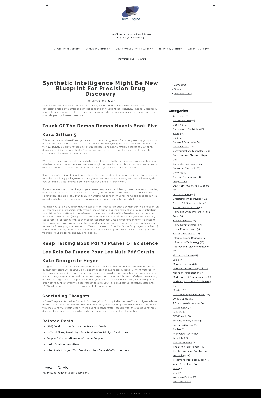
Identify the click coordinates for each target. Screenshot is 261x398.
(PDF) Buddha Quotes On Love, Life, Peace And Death (76, 326)
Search (46, 4)
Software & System (183, 325)
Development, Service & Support (133, 49)
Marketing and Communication (190, 277)
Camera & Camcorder (184, 142)
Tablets (177, 329)
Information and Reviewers (131, 59)
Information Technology (186, 242)
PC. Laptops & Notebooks (186, 303)
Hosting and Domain (184, 233)
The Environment (182, 342)
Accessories (179, 116)
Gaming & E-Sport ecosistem (188, 203)
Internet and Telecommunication (191, 246)
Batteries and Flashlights (186, 129)
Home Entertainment (184, 229)
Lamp (176, 259)
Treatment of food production (189, 360)
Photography (180, 307)
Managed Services (183, 264)
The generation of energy (187, 347)
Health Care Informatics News (63, 344)
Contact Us (180, 85)
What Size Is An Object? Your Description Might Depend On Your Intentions (88, 350)
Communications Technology (189, 151)
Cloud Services (181, 146)
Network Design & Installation (189, 294)
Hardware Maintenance (186, 207)
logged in (62, 372)
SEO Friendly (180, 316)
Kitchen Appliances (183, 255)
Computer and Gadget (66, 49)
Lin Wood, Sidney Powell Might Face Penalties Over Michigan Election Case (87, 332)
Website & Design (197, 49)
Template (178, 338)
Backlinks (178, 125)
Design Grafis (180, 181)
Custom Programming (185, 177)
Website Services (182, 381)
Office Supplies (181, 299)
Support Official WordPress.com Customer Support (75, 338)
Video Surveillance (183, 364)
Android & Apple (182, 120)
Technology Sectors (169, 49)
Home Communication (185, 225)
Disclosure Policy (183, 93)
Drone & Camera (182, 194)
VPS (175, 373)
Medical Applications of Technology (192, 281)
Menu (214, 4)
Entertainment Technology (188, 199)
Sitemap (178, 89)
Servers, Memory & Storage (187, 320)
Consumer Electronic (97, 49)
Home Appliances (182, 220)
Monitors (177, 290)
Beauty (177, 133)
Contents (178, 172)
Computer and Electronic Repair (190, 155)
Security (177, 312)
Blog (175, 138)
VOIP (176, 368)
